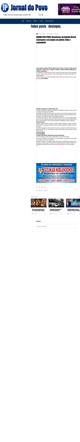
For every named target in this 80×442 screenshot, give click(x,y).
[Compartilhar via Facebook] (36, 187)
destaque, (54, 26)
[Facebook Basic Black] (39, 15)
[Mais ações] (75, 33)
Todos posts (38, 26)
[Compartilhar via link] (44, 187)
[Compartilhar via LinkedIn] (42, 187)
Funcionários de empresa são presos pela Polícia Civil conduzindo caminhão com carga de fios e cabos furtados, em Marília (56, 210)
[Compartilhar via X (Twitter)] (39, 187)
